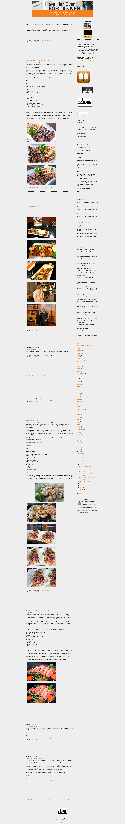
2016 (79, 440)
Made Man (79, 396)
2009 (79, 493)
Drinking (78, 371)
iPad (78, 388)
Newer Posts (29, 799)
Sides (78, 419)
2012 (79, 447)
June (81, 464)
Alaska (78, 348)
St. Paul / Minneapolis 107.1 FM (36, 21)
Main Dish (37, 591)
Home (50, 799)
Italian (78, 391)
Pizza (78, 404)
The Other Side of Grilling (34, 758)
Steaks (78, 427)
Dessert (78, 368)
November (82, 455)
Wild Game (79, 434)
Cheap (78, 358)
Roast (78, 411)
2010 (79, 451)
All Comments (82, 115)
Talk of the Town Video (33, 206)
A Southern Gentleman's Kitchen (84, 345)
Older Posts (70, 799)
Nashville (79, 401)
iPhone (78, 389)
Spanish (78, 426)
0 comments (46, 40)
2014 (79, 444)
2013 (79, 446)
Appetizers (79, 350)
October (81, 457)
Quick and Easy (80, 409)
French (78, 383)
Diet (78, 370)
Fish (31, 707)
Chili (78, 363)
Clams (78, 365)
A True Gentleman (81, 347)
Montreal (79, 399)
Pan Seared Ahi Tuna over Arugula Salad (38, 611)
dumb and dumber (80, 373)
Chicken (78, 361)
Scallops (79, 414)
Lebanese (79, 393)
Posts (80, 113)
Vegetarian (79, 432)
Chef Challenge (80, 360)
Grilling (32, 782)
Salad (43, 707)
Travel (78, 430)
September (82, 458)
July (81, 462)
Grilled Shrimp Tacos (32, 420)
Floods (78, 379)
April (81, 485)
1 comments (46, 187)
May (81, 483)
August (81, 460)
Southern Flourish (32, 726)
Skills (78, 421)
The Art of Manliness (40, 782)
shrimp (41, 591)
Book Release (33, 41)
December (82, 453)
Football (78, 381)
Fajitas (78, 376)
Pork (78, 406)
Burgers (78, 355)
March (81, 487)
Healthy (32, 591)
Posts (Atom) (35, 802)
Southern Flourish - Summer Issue (37, 376)
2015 (79, 442)
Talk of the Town (31, 349)
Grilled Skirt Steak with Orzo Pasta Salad (39, 61)
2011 (79, 449)
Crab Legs (79, 366)
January (81, 491)
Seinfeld (48, 707)
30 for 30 (79, 343)
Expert (78, 375)
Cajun (78, 356)
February (82, 489)
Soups (78, 422)
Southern (79, 424)
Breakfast (79, 353)
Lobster (78, 394)
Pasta (78, 402)
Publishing (79, 407)
